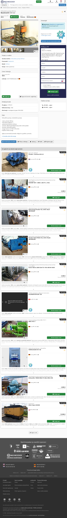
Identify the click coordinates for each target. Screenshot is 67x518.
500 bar (8, 64)
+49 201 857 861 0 (40, 464)
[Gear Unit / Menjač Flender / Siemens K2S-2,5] (15, 162)
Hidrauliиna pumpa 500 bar (18, 58)
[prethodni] (2, 36)
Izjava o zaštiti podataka (53, 95)
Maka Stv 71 (41, 475)
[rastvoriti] (33, 176)
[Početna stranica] (1, 7)
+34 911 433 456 (40, 466)
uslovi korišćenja (41, 515)
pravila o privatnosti (33, 515)
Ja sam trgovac (47, 85)
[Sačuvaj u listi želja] (62, 12)
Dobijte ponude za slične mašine (52, 87)
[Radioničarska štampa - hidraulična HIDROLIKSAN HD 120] (15, 357)
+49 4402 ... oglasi (47, 105)
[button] (65, 1)
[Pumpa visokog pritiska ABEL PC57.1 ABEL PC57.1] (15, 329)
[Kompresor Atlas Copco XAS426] (15, 412)
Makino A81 (23, 472)
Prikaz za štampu (23, 141)
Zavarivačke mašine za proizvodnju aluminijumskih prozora (41, 472)
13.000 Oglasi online (46, 35)
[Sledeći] (37, 36)
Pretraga (63, 5)
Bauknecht (11, 61)
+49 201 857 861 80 (10, 466)
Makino (55, 475)
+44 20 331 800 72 (9, 464)
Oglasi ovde (34, 432)
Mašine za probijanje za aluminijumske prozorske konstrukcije (23, 475)
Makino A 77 (49, 475)
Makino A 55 (15, 472)
